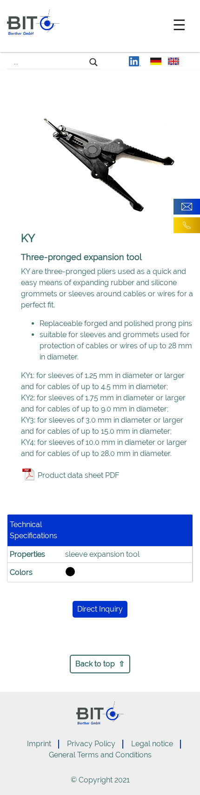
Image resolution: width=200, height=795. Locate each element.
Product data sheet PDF (78, 475)
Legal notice (152, 743)
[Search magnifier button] (93, 62)
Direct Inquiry (100, 609)
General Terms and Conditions (100, 754)
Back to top (95, 663)
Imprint (39, 743)
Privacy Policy (91, 743)
